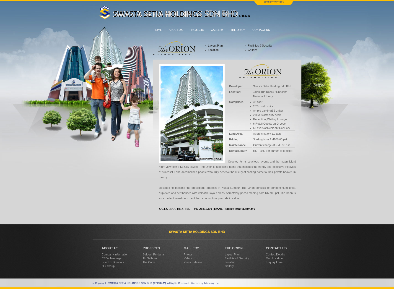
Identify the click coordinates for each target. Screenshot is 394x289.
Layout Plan (215, 45)
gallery (217, 30)
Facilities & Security (260, 45)
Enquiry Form (274, 262)
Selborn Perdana (153, 254)
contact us (261, 30)
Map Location (274, 258)
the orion (238, 30)
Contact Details (275, 254)
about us (176, 30)
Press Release (193, 262)
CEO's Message (112, 258)
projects (196, 30)
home (158, 30)
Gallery (252, 50)
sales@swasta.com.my (240, 208)
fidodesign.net (211, 283)
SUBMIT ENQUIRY (274, 2)
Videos (188, 258)
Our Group (108, 266)
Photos (188, 254)
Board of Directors (113, 262)
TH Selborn (150, 258)
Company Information (115, 254)
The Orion (149, 262)
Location (213, 50)
